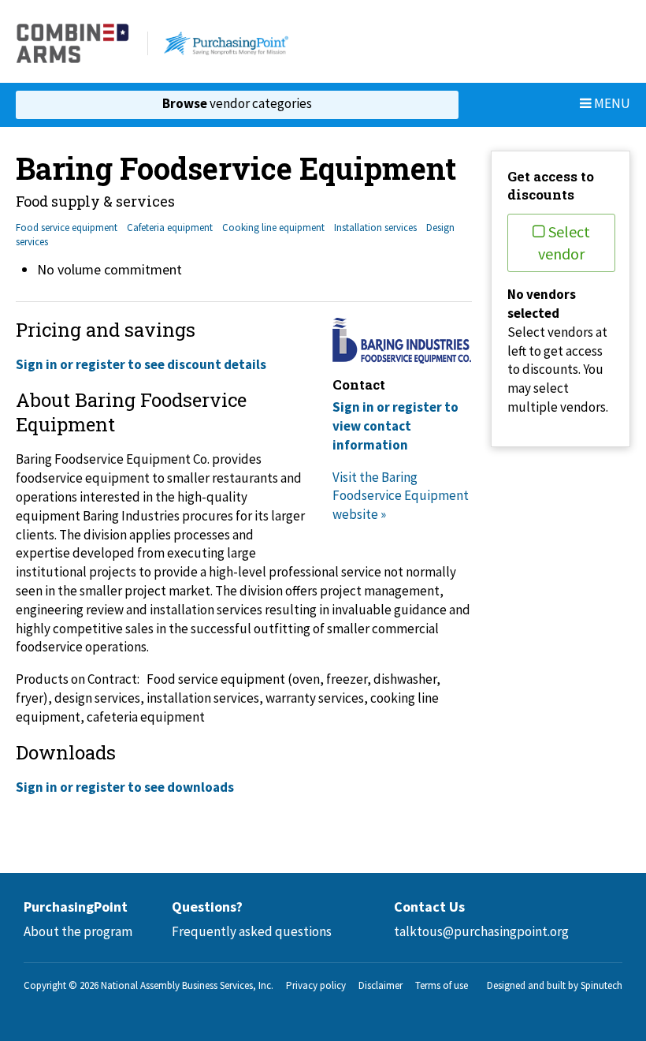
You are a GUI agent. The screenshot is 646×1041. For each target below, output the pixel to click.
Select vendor (564, 242)
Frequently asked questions (252, 931)
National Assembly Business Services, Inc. (187, 985)
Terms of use (441, 985)
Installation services (375, 227)
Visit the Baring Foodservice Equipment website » (400, 496)
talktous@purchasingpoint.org (481, 931)
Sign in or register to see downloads (125, 787)
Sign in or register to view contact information (395, 425)
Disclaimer (380, 985)
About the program (78, 931)
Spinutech (601, 985)
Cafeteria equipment (170, 227)
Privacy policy (316, 985)
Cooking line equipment (273, 227)
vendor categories (237, 103)
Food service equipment (66, 227)
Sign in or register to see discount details (141, 364)
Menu (611, 103)
